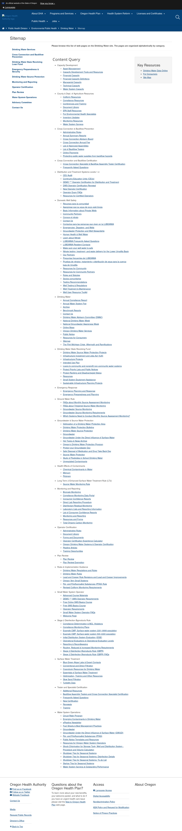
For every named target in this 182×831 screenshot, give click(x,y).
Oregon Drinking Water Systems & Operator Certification (88, 544)
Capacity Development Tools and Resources (83, 72)
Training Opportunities (73, 551)
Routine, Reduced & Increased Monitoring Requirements (88, 647)
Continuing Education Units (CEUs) (78, 178)
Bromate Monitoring (72, 492)
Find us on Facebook (21, 789)
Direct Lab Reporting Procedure (77, 502)
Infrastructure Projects (73, 359)
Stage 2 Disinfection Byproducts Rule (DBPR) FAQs (86, 654)
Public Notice (69, 334)
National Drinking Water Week (76, 320)
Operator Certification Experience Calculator (83, 540)
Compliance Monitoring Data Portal (78, 495)
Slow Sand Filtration (72, 679)
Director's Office (17, 820)
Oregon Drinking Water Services (77, 330)
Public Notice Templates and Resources (81, 739)
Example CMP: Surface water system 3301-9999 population (90, 630)
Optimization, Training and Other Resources (83, 675)
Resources (68, 376)
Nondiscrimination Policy (104, 801)
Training (66, 707)
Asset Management (71, 68)
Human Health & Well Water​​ (75, 234)
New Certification (70, 700)
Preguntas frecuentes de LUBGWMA (79, 258)
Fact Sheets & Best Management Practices (82, 725)
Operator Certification (22, 87)
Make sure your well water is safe (78, 247)
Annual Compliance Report (75, 300)
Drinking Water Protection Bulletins (78, 427)
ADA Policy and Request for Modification (111, 807)
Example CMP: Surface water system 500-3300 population (89, 633)
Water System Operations (24, 97)
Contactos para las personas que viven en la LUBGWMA (88, 224)
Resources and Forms (73, 519)
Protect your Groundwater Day (76, 447)
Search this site (29, 31)
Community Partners (72, 213)
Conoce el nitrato (70, 217)
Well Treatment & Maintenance (77, 288)
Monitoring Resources (73, 120)
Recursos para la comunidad (76, 203)
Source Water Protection (74, 454)
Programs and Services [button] (63, 13)
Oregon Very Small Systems (75, 580)
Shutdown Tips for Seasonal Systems (80, 753)
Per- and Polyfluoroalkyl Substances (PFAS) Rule (85, 584)
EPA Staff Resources (72, 110)
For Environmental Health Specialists (79, 114)
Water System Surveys (73, 124)
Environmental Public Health (44, 28)
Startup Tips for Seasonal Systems (78, 763)
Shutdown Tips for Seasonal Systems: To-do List (85, 759)
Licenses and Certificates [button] (151, 13)
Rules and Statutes (71, 275)
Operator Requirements (73, 608)
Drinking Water (67, 28)
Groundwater (69, 434)
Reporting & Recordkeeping (75, 644)
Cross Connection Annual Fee (76, 142)
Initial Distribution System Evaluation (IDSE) (82, 637)
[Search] (177, 17)
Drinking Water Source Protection (29, 77)
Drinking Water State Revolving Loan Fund (27, 63)
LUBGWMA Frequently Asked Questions (81, 241)
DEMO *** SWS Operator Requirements (81, 598)
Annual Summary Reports (74, 135)
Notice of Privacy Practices (105, 813)
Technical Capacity (71, 85)
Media (12, 809)
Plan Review (18, 92)
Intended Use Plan (71, 362)
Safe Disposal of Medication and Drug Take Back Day (87, 451)
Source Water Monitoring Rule (76, 484)
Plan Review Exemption (73, 562)
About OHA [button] (39, 13)
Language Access (103, 790)
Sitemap (66, 341)
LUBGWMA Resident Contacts (76, 244)
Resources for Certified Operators (78, 195)
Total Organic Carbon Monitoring (77, 522)
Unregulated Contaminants (75, 461)
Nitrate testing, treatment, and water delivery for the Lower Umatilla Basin (96, 251)
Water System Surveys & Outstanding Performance (86, 766)
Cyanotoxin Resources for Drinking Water (81, 669)
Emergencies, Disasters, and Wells (78, 227)
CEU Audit (67, 175)
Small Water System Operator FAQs (79, 612)
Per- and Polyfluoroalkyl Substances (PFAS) (82, 736)
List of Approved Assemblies (75, 145)
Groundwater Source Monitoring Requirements (84, 412)
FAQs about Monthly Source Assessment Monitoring (86, 402)
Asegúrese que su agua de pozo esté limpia (83, 207)
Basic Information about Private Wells (80, 210)
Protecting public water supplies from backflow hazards (87, 156)
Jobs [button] (56, 21)
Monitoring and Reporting (24, 81)
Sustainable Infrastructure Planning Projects (82, 383)
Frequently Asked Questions (75, 167)
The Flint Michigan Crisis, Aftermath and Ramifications (87, 344)
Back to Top (17, 826)
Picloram (67, 476)
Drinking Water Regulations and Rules (80, 570)
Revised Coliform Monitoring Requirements (82, 587)
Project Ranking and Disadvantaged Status (82, 372)
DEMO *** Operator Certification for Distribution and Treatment (91, 182)
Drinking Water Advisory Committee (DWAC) (83, 317)
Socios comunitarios (72, 278)
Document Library (71, 107)
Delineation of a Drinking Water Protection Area (84, 423)
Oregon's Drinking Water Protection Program (83, 444)
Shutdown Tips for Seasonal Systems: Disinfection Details (89, 756)
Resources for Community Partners (79, 271)
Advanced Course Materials (75, 595)
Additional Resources (72, 690)
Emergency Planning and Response (79, 391)
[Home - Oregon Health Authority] (3, 28)
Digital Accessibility (101, 796)
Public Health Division (18, 28)
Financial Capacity (71, 75)
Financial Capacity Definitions (76, 78)
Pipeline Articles (70, 547)
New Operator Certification (75, 188)
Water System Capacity (73, 89)
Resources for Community (74, 268)
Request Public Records (21, 815)
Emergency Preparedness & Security (25, 70)
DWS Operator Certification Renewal (79, 185)
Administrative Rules (72, 132)
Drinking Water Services (23, 49)
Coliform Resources (72, 97)
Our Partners (69, 254)
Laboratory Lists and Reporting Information (82, 509)
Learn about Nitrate (71, 237)
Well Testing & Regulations (75, 285)
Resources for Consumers (75, 337)
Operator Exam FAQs (72, 192)
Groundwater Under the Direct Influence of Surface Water (89, 437)
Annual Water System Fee (74, 303)
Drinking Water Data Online (155, 70)
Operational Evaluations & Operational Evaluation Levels (88, 640)
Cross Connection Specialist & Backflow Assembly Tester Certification (94, 163)
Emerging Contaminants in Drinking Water (82, 719)
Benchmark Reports (72, 310)
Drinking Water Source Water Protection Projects (84, 352)
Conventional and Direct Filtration (78, 665)
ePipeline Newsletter (72, 722)
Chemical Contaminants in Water (77, 469)
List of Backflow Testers (73, 149)
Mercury (66, 472)
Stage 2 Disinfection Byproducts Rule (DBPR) (83, 651)
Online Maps (68, 327)
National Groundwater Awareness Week (81, 324)
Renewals (67, 704)
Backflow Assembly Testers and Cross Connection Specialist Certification (95, 694)
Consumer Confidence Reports (77, 498)
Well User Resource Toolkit (75, 292)
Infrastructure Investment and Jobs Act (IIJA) (83, 355)
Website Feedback (21, 795)
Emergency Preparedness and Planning (81, 394)
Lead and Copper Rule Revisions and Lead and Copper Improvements (95, 577)
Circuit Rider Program (72, 715)
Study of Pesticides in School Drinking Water (83, 458)
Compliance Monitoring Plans (76, 627)
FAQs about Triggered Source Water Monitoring (84, 405)
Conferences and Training (74, 103)
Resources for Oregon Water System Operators (84, 742)
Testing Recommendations (75, 282)
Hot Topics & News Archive (75, 440)
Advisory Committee (22, 102)
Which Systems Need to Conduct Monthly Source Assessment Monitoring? (96, 416)
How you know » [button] (47, 3)
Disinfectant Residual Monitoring (77, 505)
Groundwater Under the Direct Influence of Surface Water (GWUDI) (93, 732)
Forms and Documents (73, 537)
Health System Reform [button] (120, 13)
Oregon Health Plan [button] (92, 13)
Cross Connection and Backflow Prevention (28, 55)
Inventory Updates (71, 117)
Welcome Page (70, 615)
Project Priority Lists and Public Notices (80, 369)
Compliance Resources (73, 100)
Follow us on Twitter (21, 792)
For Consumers (150, 74)
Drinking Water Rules (72, 573)
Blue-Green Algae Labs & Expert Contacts (82, 662)
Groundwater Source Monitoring (77, 409)
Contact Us (17, 107)
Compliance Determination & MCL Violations (83, 623)
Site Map (147, 77)
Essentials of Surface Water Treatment (80, 672)
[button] (9, 7)
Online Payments (70, 152)
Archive (66, 307)
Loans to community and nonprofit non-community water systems (92, 366)
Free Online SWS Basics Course (77, 602)
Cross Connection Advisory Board (78, 139)
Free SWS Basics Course (74, 605)
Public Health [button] (40, 21)
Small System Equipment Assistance (79, 379)
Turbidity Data (69, 682)
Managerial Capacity (72, 82)
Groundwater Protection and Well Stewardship (84, 230)
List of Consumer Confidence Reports (80, 512)
